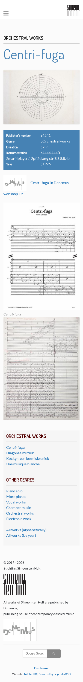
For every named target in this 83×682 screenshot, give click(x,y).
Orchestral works (20, 513)
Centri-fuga (15, 447)
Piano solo (14, 491)
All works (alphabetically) (26, 529)
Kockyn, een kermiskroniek (27, 458)
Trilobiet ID (30, 674)
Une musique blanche (23, 464)
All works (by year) (21, 535)
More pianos (16, 496)
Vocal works (16, 502)
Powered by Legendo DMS (55, 674)
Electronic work (18, 518)
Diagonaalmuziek (20, 453)
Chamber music (18, 507)
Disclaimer (41, 668)
